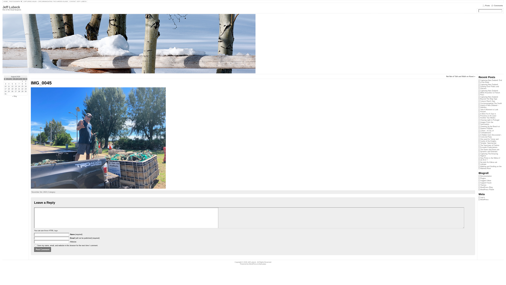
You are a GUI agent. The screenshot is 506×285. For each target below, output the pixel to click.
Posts (487, 6)
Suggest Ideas (485, 181)
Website (73, 242)
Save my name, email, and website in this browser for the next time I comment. (67, 245)
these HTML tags (51, 231)
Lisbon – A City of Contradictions (487, 132)
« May (14, 96)
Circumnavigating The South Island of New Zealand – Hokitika (491, 105)
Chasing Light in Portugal (489, 120)
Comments (498, 6)
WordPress (484, 200)
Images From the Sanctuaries (486, 123)
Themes (483, 185)
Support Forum (486, 183)
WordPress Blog (486, 187)
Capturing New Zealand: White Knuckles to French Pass (490, 93)
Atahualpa (262, 264)
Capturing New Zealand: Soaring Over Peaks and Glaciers (489, 86)
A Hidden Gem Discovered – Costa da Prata (491, 136)
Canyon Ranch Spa (487, 101)
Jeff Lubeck (11, 7)
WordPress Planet (487, 190)
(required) (76, 234)
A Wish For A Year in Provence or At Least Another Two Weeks (488, 116)
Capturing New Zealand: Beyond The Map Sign (489, 98)
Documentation (486, 176)
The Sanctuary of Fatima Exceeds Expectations (489, 146)
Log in (482, 197)
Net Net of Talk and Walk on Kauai (460, 76)
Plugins (483, 178)
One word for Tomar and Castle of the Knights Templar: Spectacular (489, 141)
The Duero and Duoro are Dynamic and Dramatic (489, 151)
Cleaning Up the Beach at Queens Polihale (490, 127)
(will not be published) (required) (84, 238)
